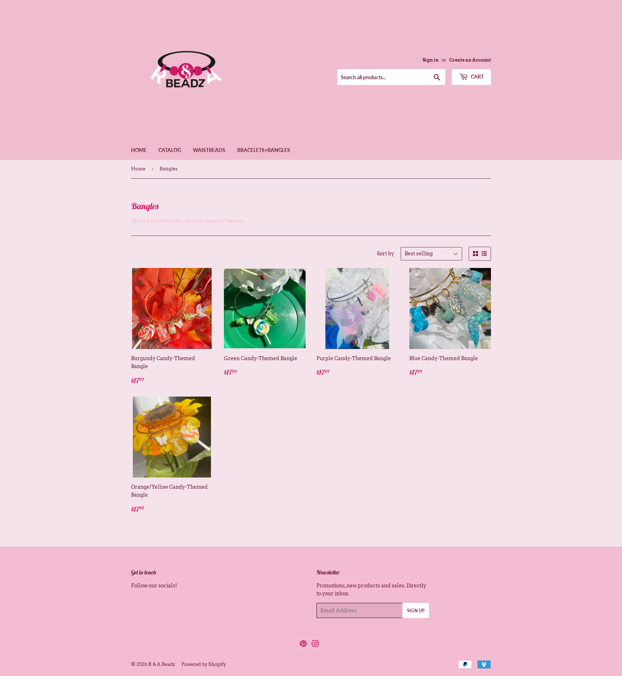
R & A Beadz (161, 664)
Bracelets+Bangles (263, 150)
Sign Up (415, 610)
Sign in (431, 60)
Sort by (385, 253)
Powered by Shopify (203, 664)
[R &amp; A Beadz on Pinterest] (303, 645)
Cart (477, 76)
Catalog (169, 150)
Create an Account (470, 60)
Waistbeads (209, 150)
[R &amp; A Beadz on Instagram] (315, 645)
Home (139, 150)
